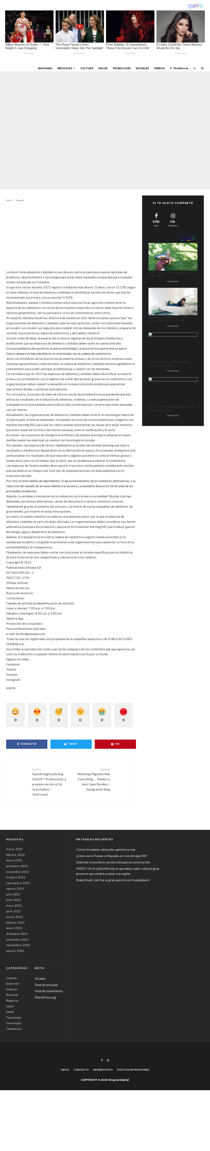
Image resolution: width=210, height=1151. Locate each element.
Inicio (65, 1069)
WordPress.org (45, 997)
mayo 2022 (14, 905)
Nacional (45, 68)
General (71, 117)
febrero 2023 (15, 854)
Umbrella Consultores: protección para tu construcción (113, 862)
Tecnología (121, 68)
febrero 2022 (15, 922)
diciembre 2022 (17, 866)
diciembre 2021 (17, 933)
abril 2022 (13, 911)
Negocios (64, 68)
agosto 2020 (15, 950)
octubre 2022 (15, 877)
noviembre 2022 (17, 871)
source (10, 688)
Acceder (40, 978)
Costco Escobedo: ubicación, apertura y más (106, 849)
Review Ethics (103, 1069)
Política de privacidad (133, 1069)
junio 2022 (13, 899)
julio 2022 (13, 894)
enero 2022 (14, 928)
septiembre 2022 (18, 883)
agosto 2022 (15, 888)
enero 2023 (14, 860)
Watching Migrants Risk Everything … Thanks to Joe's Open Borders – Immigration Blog (93, 779)
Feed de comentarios (49, 991)
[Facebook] (102, 1060)
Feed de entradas (46, 985)
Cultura (86, 68)
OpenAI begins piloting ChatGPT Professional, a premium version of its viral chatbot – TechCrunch (49, 782)
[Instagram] (108, 1060)
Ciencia (159, 68)
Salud (102, 68)
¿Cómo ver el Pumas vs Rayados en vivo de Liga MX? (112, 856)
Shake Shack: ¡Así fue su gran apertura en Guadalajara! (113, 880)
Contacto (81, 1069)
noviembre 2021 (17, 939)
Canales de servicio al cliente (25, 603)
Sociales (142, 68)
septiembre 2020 (18, 945)
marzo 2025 (14, 849)
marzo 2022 (14, 916)
